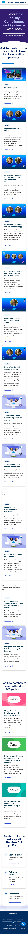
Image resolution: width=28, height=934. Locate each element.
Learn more (8, 732)
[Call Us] (23, 924)
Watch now (8, 103)
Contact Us (12, 884)
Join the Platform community (14, 35)
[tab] (8, 62)
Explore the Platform (15, 902)
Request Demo (13, 863)
